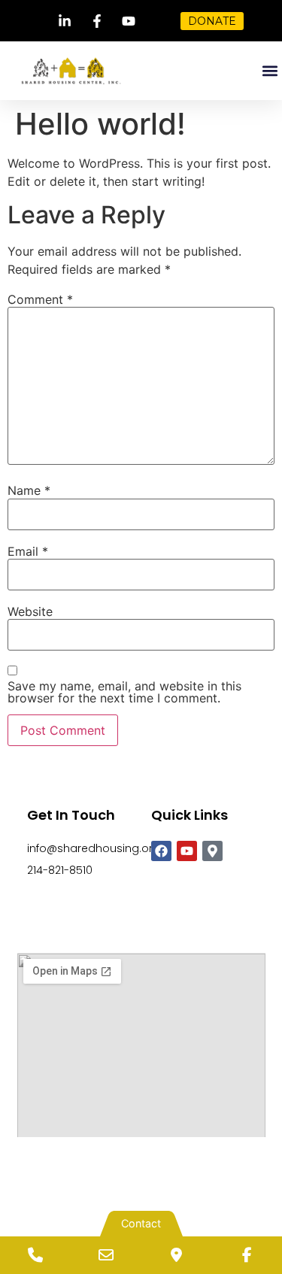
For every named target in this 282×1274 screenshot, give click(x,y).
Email (28, 551)
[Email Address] (106, 1255)
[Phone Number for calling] (35, 1255)
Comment (40, 299)
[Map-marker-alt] (212, 851)
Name (29, 490)
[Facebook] (161, 851)
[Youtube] (187, 851)
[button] (269, 71)
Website (30, 611)
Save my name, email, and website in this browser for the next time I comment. (124, 692)
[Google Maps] (176, 1255)
